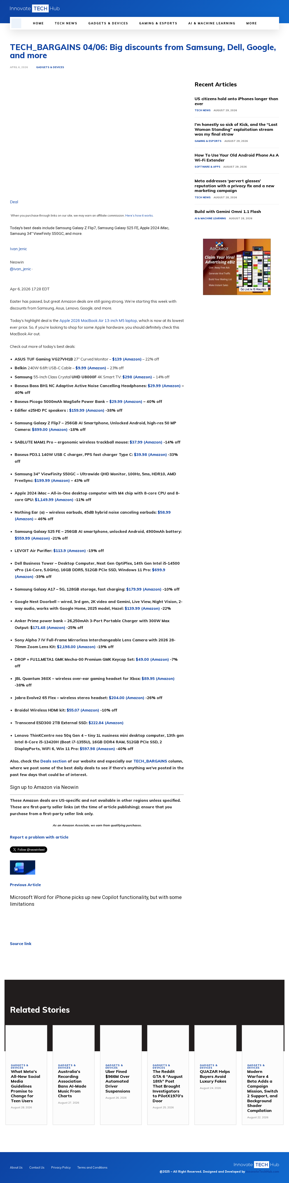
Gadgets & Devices (50, 67)
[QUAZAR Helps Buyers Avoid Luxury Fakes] (215, 1042)
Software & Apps (207, 166)
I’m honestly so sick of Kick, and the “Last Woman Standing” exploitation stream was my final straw (236, 129)
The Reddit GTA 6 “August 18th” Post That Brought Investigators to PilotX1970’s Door (168, 1086)
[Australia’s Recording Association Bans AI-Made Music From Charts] (73, 1042)
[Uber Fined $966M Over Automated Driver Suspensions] (120, 1042)
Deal (14, 201)
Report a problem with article (39, 837)
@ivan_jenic (20, 268)
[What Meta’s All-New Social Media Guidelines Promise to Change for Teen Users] (26, 1042)
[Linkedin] (261, 8)
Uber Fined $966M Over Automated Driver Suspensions (117, 1081)
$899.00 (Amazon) (50, 429)
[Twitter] (268, 8)
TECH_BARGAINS (150, 761)
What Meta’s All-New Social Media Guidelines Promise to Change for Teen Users (25, 1086)
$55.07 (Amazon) (83, 710)
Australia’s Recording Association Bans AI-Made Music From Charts (72, 1083)
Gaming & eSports (208, 141)
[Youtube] (276, 8)
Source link (20, 943)
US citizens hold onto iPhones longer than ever (236, 101)
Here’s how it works (139, 215)
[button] (16, 23)
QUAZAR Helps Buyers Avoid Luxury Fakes (215, 1076)
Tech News (203, 110)
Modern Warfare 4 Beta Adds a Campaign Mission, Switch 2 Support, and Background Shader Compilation (262, 1091)
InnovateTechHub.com (262, 1171)
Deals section (53, 761)
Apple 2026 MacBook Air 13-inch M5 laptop (98, 320)
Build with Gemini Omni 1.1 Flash (228, 211)
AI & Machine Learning (210, 218)
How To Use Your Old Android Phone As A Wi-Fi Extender (237, 157)
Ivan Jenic (18, 248)
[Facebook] (253, 8)
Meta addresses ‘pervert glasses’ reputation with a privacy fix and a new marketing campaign (234, 185)
